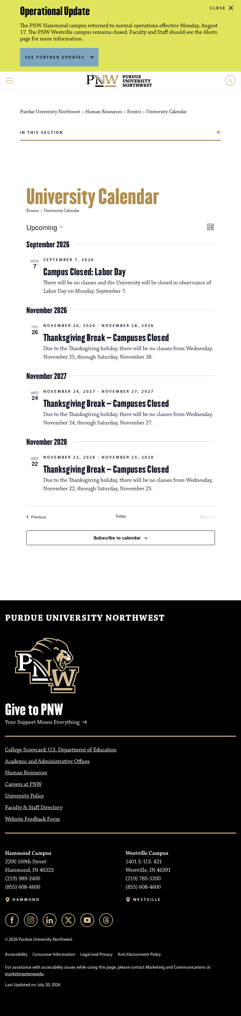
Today (120, 516)
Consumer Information (54, 954)
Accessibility (16, 954)
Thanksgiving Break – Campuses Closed (106, 338)
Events (32, 210)
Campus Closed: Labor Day (84, 272)
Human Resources (26, 772)
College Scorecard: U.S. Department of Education (60, 749)
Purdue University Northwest (85, 618)
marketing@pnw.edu (24, 974)
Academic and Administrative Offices (47, 761)
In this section (41, 132)
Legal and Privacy (96, 954)
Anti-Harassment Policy (139, 954)
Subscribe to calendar (117, 537)
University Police (24, 795)
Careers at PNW (23, 784)
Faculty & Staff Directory (33, 807)
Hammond (26, 899)
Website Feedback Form (32, 819)
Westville (147, 899)
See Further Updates (55, 57)
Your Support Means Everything (42, 722)
